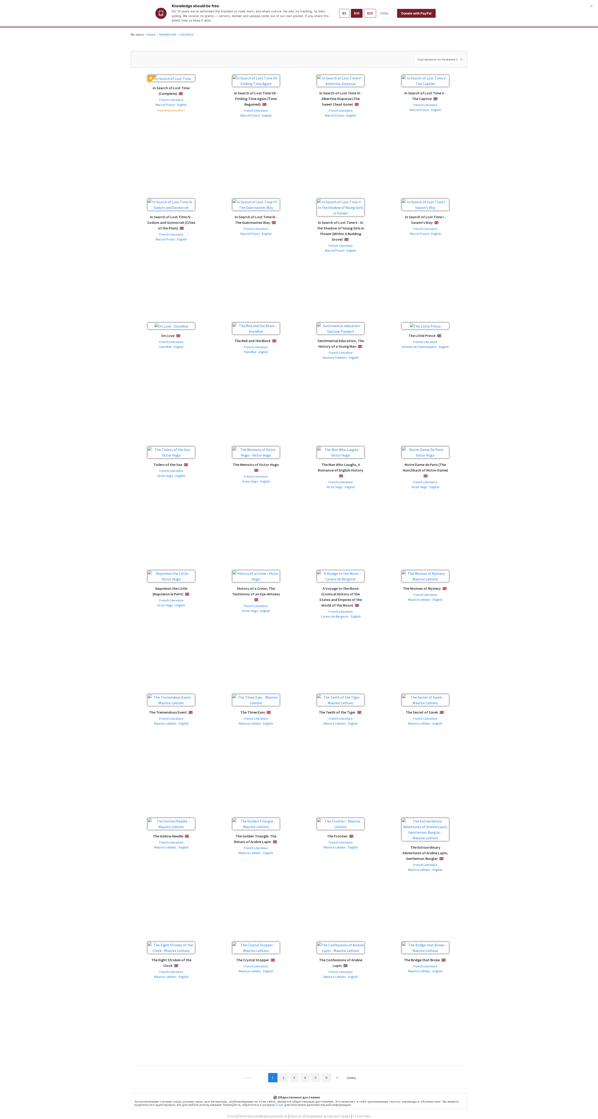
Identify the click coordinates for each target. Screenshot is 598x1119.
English (184, 94)
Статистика (361, 1116)
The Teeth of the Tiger (337, 712)
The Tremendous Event (168, 712)
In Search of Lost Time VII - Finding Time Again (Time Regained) (256, 99)
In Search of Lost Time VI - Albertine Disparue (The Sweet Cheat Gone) (340, 99)
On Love (167, 335)
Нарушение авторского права (327, 1116)
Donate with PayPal (416, 13)
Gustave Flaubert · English (341, 357)
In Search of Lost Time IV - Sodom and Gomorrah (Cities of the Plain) (171, 222)
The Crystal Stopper (252, 960)
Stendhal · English (171, 347)
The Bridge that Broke (422, 960)
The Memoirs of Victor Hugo (256, 464)
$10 (357, 13)
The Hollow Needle (168, 836)
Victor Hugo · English (171, 476)
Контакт (296, 1116)
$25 (370, 13)
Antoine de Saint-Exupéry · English (425, 347)
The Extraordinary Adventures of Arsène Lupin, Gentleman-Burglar (425, 853)
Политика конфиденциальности (263, 1116)
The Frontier (337, 836)
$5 (344, 13)
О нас (280, 1105)
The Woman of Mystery (422, 588)
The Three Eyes (252, 712)
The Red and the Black (253, 340)
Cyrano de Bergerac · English (341, 616)
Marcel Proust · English (171, 105)
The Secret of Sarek (422, 712)
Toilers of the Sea (167, 464)
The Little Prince (422, 335)
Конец (351, 1078)
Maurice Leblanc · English (425, 599)
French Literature (171, 100)
